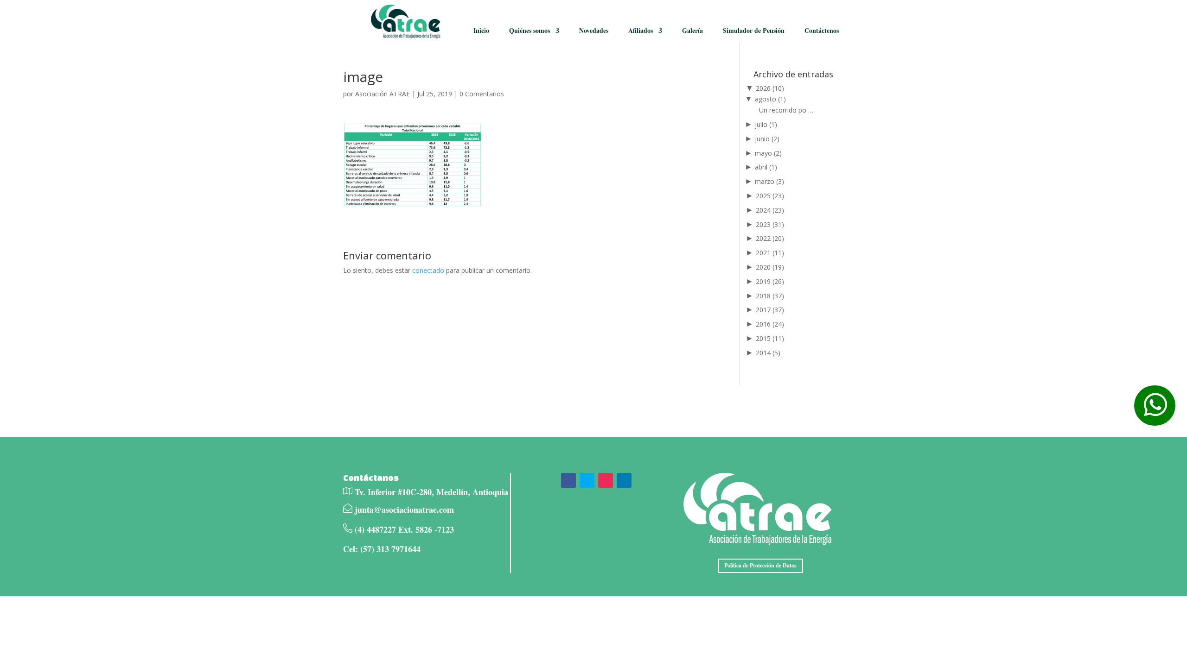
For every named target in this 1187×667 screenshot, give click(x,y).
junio (767, 138)
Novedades (593, 30)
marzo (769, 181)
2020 (770, 267)
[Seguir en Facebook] (568, 480)
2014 (768, 352)
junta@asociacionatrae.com (404, 509)
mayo (768, 153)
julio (766, 124)
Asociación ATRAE (382, 93)
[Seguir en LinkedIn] (624, 480)
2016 (770, 324)
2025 (770, 195)
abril (766, 167)
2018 (770, 295)
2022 (770, 238)
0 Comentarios (481, 93)
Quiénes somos (529, 30)
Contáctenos (821, 30)
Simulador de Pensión (754, 30)
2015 (770, 338)
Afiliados (640, 30)
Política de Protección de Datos (760, 565)
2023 (770, 224)
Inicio (481, 30)
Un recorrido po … (786, 110)
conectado (428, 270)
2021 (770, 252)
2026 (770, 88)
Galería (692, 30)
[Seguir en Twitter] (587, 480)
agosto (770, 98)
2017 (770, 309)
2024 (770, 210)
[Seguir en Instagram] (605, 480)
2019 (770, 281)
